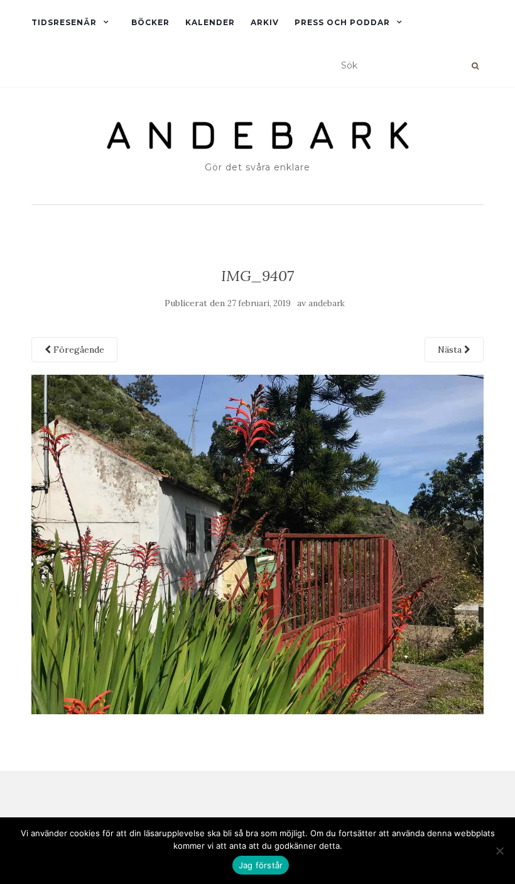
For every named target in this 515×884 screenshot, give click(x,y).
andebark (326, 303)
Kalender (210, 22)
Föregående (77, 349)
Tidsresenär (64, 22)
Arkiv (265, 22)
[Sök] (475, 66)
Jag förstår (261, 865)
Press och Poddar (342, 22)
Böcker (150, 22)
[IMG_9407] (257, 543)
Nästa (451, 349)
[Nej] (499, 850)
